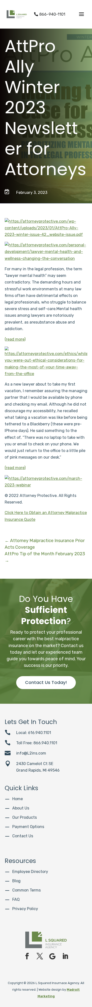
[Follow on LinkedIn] (65, 956)
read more (15, 339)
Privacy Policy (25, 908)
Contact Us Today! (46, 682)
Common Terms (26, 890)
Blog (16, 881)
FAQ (16, 899)
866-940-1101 (49, 14)
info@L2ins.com (31, 753)
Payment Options (28, 826)
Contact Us (22, 836)
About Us (20, 808)
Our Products (24, 817)
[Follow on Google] (52, 956)
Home (17, 799)
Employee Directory (30, 871)
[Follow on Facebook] (27, 956)
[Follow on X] (39, 956)
